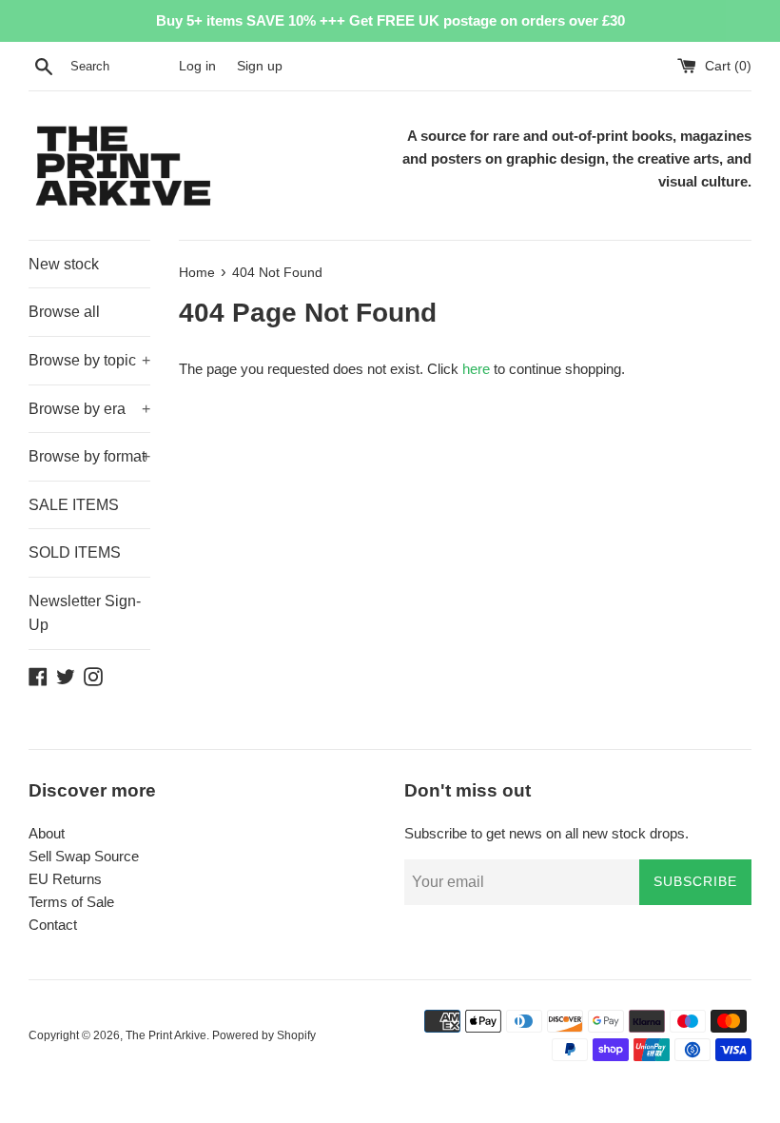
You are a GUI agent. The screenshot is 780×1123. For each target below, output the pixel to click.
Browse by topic (89, 360)
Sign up (260, 66)
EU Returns (65, 879)
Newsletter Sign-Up (85, 613)
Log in (197, 66)
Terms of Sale (71, 902)
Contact (53, 924)
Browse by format (89, 456)
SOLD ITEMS (75, 552)
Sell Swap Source (84, 856)
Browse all (64, 312)
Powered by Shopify (264, 1035)
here (476, 369)
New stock (64, 264)
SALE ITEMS (74, 505)
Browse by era (89, 409)
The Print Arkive (166, 1035)
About (47, 833)
